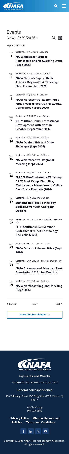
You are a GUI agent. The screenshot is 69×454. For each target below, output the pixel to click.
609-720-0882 (34, 410)
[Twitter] (38, 431)
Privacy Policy (19, 418)
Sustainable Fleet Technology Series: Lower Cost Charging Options (36, 207)
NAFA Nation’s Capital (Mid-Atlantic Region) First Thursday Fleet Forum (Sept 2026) (37, 82)
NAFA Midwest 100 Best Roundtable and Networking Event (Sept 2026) (39, 61)
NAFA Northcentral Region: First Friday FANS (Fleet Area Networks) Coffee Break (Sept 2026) (39, 103)
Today (34, 304)
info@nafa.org (34, 407)
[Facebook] (23, 431)
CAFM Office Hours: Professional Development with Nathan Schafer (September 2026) (37, 125)
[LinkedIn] (31, 431)
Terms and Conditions (41, 422)
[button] (56, 6)
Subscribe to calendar (33, 314)
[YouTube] (46, 431)
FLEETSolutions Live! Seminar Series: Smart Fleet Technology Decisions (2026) (37, 231)
